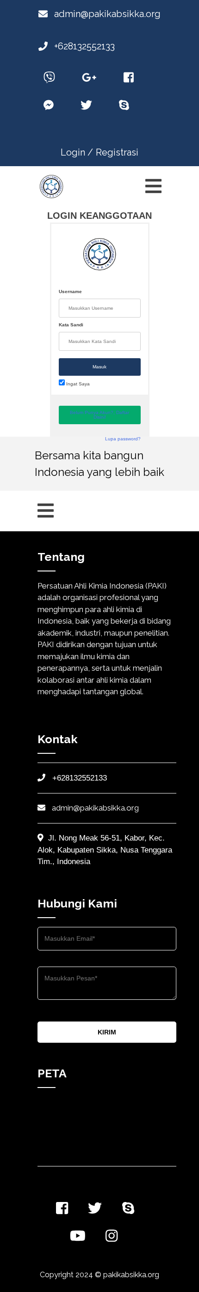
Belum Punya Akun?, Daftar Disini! (99, 415)
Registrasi (117, 152)
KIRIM (107, 1032)
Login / (77, 152)
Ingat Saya (77, 383)
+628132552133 (83, 46)
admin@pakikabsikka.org (106, 13)
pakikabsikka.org (131, 1274)
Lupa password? (123, 438)
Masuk (99, 366)
